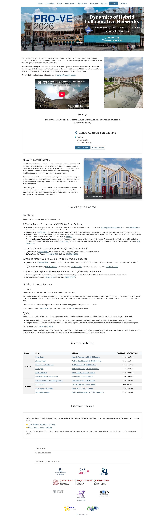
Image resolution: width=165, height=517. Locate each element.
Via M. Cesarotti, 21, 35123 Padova (84, 365)
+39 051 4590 (49, 277)
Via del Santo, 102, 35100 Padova (83, 373)
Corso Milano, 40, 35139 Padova (83, 380)
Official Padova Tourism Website (40, 427)
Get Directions (99, 148)
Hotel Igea (39, 369)
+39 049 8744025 (133, 227)
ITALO (72, 308)
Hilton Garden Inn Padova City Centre (48, 380)
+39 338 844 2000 (71, 254)
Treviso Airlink (43, 252)
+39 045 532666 (76, 267)
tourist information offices (66, 75)
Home (40, 3)
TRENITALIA (44, 308)
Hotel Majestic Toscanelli (44, 388)
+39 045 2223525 (51, 267)
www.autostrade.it (46, 326)
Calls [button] (59, 3)
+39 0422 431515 (52, 254)
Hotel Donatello (41, 373)
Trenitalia (69, 237)
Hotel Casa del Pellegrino (44, 365)
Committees (50, 3)
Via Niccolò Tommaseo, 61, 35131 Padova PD (88, 392)
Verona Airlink (43, 262)
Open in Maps (83, 148)
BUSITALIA (42, 232)
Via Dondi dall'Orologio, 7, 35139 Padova (86, 361)
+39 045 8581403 (112, 267)
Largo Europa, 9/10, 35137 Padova (84, 384)
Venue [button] (113, 3)
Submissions (83, 514)
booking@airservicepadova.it (111, 227)
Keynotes (104, 3)
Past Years (123, 3)
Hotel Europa (40, 384)
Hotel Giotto (39, 357)
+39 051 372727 (69, 277)
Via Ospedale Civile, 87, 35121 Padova (85, 369)
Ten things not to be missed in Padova (42, 424)
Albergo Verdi (40, 361)
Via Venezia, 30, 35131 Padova (82, 377)
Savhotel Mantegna (42, 392)
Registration (82, 3)
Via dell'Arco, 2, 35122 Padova (82, 388)
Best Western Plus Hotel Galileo (46, 377)
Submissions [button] (69, 3)
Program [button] (93, 3)
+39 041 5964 (63, 241)
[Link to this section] (89, 115)
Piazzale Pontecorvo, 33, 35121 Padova (86, 357)
